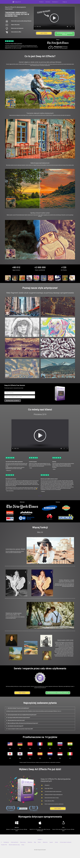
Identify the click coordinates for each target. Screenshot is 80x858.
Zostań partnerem (14, 842)
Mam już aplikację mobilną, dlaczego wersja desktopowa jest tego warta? (23, 723)
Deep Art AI (18, 2)
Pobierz (39, 842)
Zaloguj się (65, 1)
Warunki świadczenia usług (14, 844)
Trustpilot (40, 495)
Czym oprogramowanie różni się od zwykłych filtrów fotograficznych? (22, 714)
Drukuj (23, 844)
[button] (44, 33)
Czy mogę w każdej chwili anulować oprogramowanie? (19, 717)
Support (51, 842)
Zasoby (56, 842)
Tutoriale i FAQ (4, 844)
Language (40, 839)
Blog (35, 842)
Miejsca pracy (23, 842)
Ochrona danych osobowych (65, 842)
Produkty (41, 1)
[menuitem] (41, 2)
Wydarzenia (45, 842)
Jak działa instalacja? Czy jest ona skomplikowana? (18, 708)
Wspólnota (30, 842)
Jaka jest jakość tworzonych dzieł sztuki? (16, 720)
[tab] (40, 708)
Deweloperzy (55, 1)
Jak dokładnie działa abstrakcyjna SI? (15, 726)
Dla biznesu (48, 1)
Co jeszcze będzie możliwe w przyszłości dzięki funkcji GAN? (20, 728)
